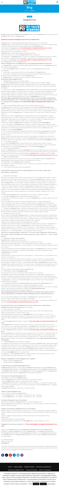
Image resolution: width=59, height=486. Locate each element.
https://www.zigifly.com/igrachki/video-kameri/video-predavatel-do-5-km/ (39, 100)
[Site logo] (29, 2)
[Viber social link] (21, 455)
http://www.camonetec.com (46, 107)
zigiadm (26, 23)
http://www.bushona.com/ (38, 288)
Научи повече (51, 484)
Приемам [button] (36, 484)
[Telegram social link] (18, 455)
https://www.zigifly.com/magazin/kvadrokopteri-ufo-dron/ (36, 48)
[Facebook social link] (2, 455)
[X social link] (6, 455)
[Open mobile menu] (1, 2)
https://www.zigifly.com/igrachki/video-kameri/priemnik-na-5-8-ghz (17, 98)
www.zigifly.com (35, 96)
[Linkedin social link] (14, 455)
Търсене (32, 10)
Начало (26, 10)
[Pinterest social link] (10, 455)
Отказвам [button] (43, 484)
